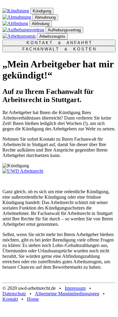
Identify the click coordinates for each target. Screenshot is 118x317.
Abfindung (40, 23)
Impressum (75, 288)
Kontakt (10, 299)
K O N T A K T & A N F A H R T (59, 42)
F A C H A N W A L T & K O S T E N (59, 49)
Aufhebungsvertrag (64, 30)
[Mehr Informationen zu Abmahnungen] (16, 17)
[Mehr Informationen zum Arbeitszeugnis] (19, 36)
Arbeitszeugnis (52, 36)
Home (33, 299)
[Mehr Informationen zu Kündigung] (15, 10)
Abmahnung (45, 17)
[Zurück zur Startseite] (22, 171)
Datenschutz (14, 293)
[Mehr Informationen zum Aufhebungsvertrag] (23, 29)
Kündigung (42, 11)
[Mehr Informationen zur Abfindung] (15, 23)
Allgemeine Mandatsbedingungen (67, 293)
